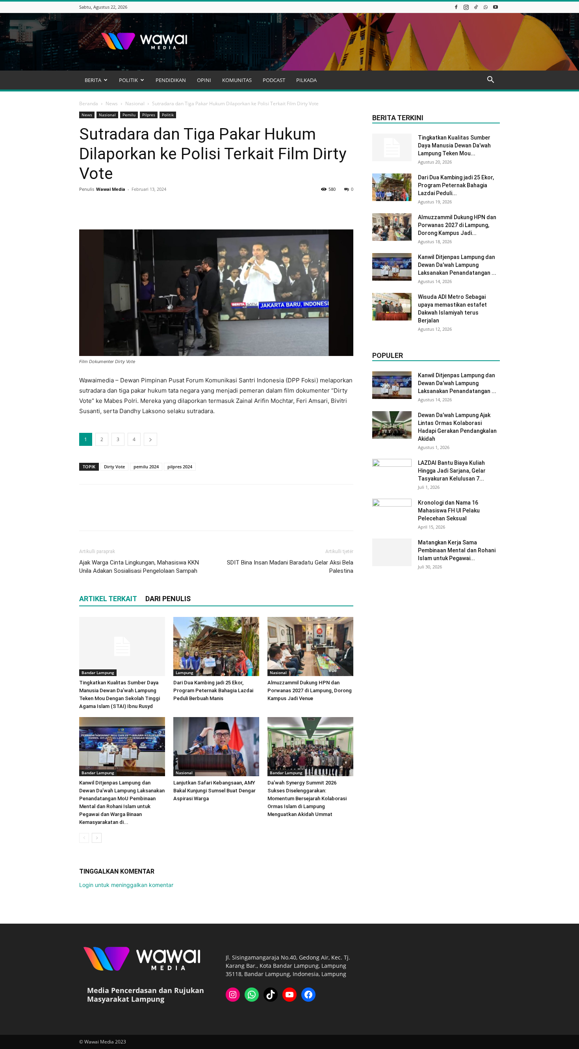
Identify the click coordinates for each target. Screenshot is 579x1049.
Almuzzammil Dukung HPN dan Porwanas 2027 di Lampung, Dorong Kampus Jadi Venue (309, 690)
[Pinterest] (123, 207)
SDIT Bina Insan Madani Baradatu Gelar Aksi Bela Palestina (290, 566)
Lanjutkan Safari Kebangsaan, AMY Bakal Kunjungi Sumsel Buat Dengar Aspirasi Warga (214, 790)
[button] (490, 80)
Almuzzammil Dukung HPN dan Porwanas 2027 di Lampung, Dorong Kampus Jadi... (457, 225)
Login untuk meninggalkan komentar (126, 884)
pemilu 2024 (146, 467)
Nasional (135, 103)
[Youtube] (495, 7)
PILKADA (306, 80)
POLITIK (128, 80)
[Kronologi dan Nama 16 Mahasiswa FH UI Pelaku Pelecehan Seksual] (392, 512)
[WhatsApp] (485, 7)
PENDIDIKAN (171, 80)
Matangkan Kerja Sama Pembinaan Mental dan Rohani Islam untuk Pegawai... (456, 550)
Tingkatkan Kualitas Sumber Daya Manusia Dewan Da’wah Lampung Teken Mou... (454, 145)
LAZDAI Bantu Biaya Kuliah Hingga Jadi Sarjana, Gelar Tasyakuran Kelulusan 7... (452, 471)
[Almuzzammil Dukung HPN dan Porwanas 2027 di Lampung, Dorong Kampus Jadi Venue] (310, 646)
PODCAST (274, 80)
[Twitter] (105, 207)
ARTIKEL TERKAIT (108, 598)
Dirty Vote (114, 467)
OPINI (204, 80)
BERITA (93, 80)
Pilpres (148, 114)
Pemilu (128, 114)
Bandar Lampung (98, 672)
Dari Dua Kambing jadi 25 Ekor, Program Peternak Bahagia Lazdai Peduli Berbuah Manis (213, 690)
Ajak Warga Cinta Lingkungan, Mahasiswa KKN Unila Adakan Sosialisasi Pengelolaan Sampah (139, 566)
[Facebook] (456, 7)
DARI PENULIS (168, 598)
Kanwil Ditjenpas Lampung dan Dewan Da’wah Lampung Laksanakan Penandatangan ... (457, 265)
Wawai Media (110, 189)
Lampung (184, 672)
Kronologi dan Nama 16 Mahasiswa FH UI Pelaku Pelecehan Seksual (449, 510)
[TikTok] (475, 7)
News (112, 103)
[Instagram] (466, 7)
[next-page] (97, 838)
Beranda (88, 103)
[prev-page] (84, 838)
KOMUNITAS (237, 80)
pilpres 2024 (179, 467)
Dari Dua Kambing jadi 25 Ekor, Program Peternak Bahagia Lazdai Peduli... (456, 185)
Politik (168, 114)
